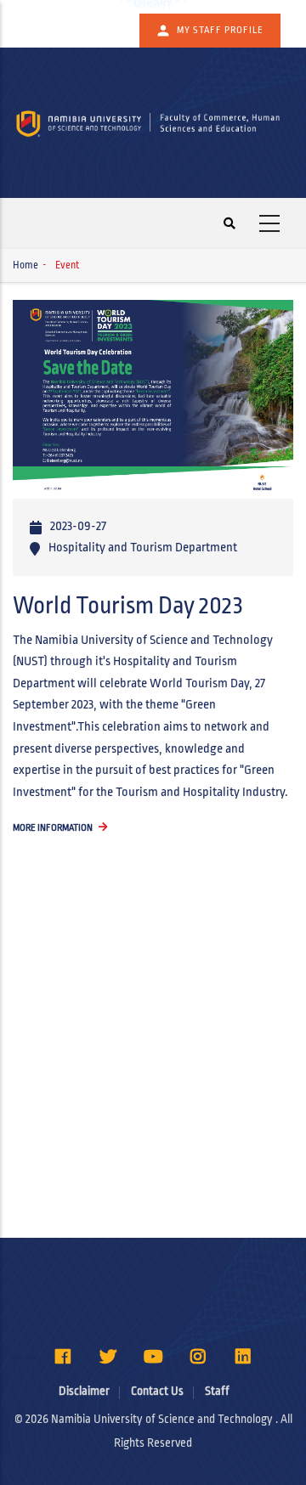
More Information (53, 827)
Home (25, 265)
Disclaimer (84, 1391)
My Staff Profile (220, 30)
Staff (217, 1391)
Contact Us (157, 1391)
